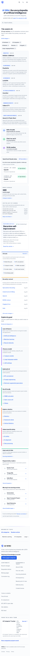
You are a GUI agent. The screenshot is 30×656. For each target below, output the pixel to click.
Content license (20, 588)
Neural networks (8, 343)
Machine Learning (7, 536)
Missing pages (5, 573)
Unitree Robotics (8, 423)
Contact (3, 651)
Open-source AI (8, 399)
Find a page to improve (9, 557)
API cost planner (8, 376)
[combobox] (15, 22)
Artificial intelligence (9, 335)
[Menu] (27, 2)
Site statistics (4, 607)
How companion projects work (10, 640)
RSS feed (3, 610)
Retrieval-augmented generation (13, 383)
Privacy (8, 651)
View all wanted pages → (8, 508)
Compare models (8, 356)
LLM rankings (7, 363)
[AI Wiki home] (6, 546)
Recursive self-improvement (10, 227)
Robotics (14, 45)
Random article (15, 532)
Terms (12, 651)
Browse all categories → (7, 324)
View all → (25, 253)
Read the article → (8, 246)
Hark (4, 308)
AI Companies (16, 42)
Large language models (10, 359)
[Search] (19, 2)
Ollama (5, 403)
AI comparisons (5, 600)
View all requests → (7, 483)
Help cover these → (7, 216)
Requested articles (6, 569)
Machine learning (8, 339)
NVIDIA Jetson (7, 300)
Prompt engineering (9, 379)
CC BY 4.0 (19, 646)
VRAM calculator (8, 396)
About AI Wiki (19, 567)
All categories (5, 532)
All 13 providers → (23, 159)
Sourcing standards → (8, 456)
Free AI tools (4, 596)
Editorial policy (20, 584)
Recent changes (5, 565)
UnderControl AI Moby (9, 292)
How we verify (20, 570)
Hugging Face (6, 304)
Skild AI (5, 296)
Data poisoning (8, 443)
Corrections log (5, 576)
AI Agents (23, 45)
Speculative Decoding (9, 287)
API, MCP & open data (7, 603)
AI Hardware (6, 42)
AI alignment (7, 440)
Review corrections (21, 513)
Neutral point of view (21, 581)
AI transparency (20, 577)
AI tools (5, 253)
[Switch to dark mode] (23, 2)
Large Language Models (9, 48)
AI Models (5, 45)
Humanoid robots (8, 419)
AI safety (6, 436)
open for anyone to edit (20, 18)
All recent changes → (8, 313)
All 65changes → (5, 38)
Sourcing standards (21, 574)
